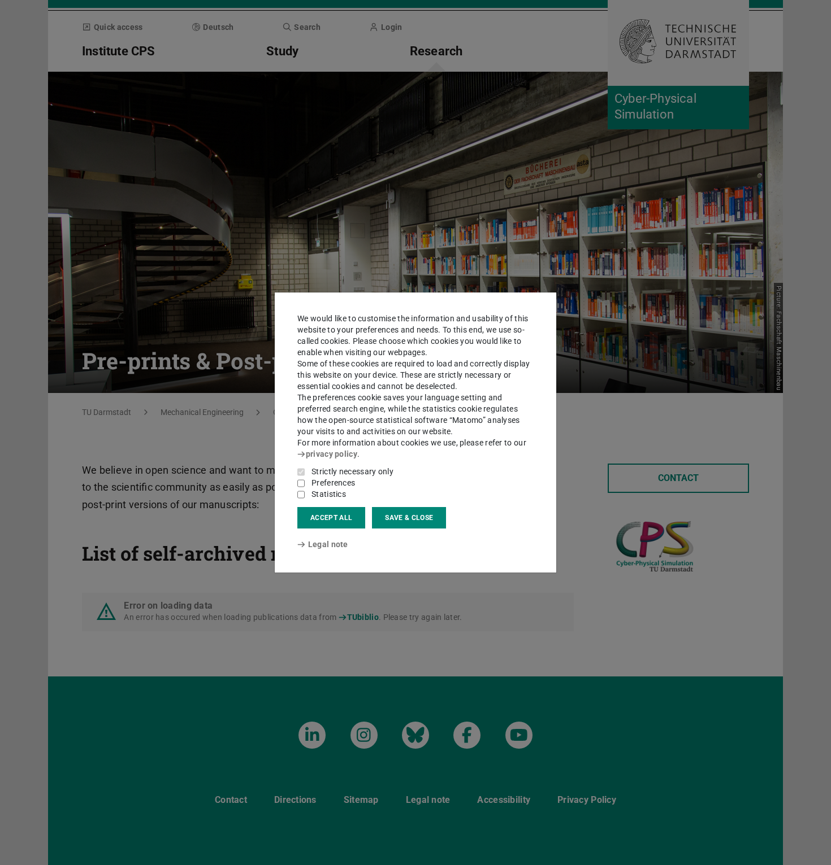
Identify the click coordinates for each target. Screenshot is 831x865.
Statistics (328, 494)
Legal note (328, 544)
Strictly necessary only (352, 471)
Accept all (331, 518)
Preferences (333, 482)
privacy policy (331, 453)
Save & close (409, 518)
